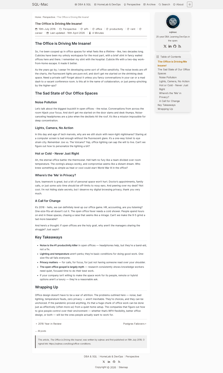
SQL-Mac (40, 4)
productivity (116, 28)
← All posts (40, 331)
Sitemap (123, 367)
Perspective (133, 4)
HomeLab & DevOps (108, 4)
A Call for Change (169, 101)
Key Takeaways (167, 104)
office (99, 28)
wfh (86, 28)
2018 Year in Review (49, 323)
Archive (150, 4)
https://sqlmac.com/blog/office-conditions (70, 343)
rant (132, 28)
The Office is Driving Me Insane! (66, 339)
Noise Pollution (168, 77)
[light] (189, 4)
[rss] (180, 46)
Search (165, 4)
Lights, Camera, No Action (174, 81)
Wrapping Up (165, 108)
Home (38, 17)
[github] (175, 46)
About (179, 4)
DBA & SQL (84, 4)
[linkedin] (170, 46)
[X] (165, 46)
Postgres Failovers (134, 323)
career (39, 32)
